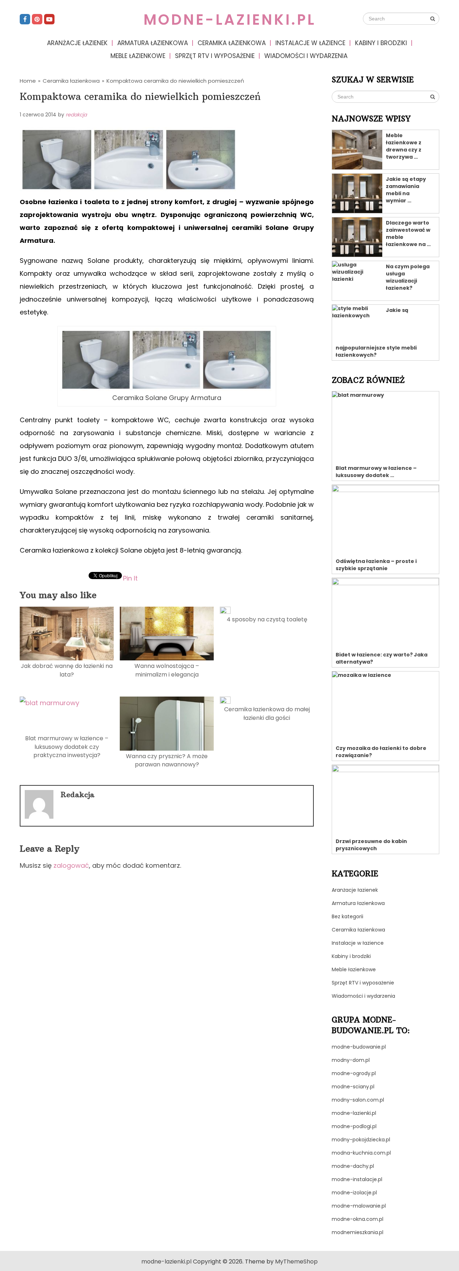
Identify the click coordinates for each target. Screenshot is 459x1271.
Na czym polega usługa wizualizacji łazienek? (408, 277)
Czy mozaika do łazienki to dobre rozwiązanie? (381, 752)
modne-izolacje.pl (354, 1192)
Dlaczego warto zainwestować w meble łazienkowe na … (408, 233)
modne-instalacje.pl (357, 1179)
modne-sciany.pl (353, 1086)
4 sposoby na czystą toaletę (267, 619)
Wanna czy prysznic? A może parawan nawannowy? (167, 760)
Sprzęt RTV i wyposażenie (215, 56)
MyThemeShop (296, 1261)
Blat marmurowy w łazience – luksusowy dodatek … (376, 471)
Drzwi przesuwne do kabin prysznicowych (371, 845)
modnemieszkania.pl (357, 1232)
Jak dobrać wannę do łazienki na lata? (67, 670)
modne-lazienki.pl (229, 20)
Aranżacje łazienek (77, 43)
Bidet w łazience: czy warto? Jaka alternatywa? (381, 658)
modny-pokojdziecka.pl (361, 1139)
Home (28, 81)
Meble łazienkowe (137, 56)
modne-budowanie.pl (359, 1046)
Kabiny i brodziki (381, 43)
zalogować (71, 865)
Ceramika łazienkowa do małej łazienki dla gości (267, 713)
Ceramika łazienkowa (232, 43)
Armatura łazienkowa (152, 43)
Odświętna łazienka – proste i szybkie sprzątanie (376, 565)
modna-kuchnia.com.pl (361, 1152)
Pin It (130, 578)
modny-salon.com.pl (358, 1099)
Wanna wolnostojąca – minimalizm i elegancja (166, 670)
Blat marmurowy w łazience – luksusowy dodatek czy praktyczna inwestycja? (66, 746)
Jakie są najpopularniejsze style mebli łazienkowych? (376, 332)
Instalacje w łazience (310, 43)
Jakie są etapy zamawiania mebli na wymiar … (406, 189)
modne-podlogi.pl (354, 1126)
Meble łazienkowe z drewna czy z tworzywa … (403, 146)
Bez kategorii (347, 916)
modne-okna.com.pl (357, 1219)
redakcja (76, 114)
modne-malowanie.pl (359, 1205)
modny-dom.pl (351, 1060)
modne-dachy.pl (353, 1166)
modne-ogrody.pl (354, 1073)
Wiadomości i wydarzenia (305, 56)
